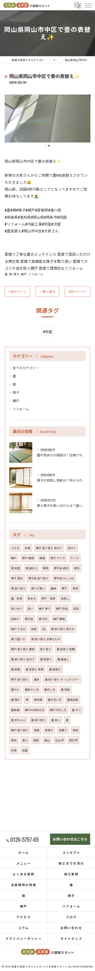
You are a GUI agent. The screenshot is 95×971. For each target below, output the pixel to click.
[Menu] (88, 5)
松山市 (59, 740)
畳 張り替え (38, 720)
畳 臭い (55, 720)
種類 (42, 558)
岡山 (47, 740)
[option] (47, 118)
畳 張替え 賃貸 (35, 669)
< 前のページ (17, 291)
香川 (25, 740)
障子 (16, 274)
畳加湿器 (72, 699)
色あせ (32, 598)
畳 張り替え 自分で (23, 659)
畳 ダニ (76, 710)
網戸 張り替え (19, 730)
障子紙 (29, 619)
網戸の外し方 (58, 710)
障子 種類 (28, 558)
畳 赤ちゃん (18, 720)
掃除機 (38, 699)
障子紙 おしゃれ (64, 578)
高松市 (73, 740)
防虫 (76, 608)
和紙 (34, 629)
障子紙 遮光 (61, 568)
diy (43, 629)
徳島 (36, 740)
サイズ (75, 558)
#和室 (47, 331)
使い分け (16, 608)
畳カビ (15, 689)
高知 (14, 740)
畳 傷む (15, 699)
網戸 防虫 (62, 608)
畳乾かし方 (32, 689)
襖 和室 (15, 568)
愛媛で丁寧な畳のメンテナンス (30, 254)
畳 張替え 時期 (66, 649)
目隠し (65, 598)
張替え (49, 730)
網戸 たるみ (18, 629)
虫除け (15, 619)
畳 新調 (15, 669)
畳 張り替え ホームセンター (62, 679)
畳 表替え (46, 659)
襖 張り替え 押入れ (62, 629)
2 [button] (49, 145)
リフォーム (35, 274)
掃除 (75, 588)
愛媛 (36, 730)
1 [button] (46, 145)
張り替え (45, 649)
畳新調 (15, 710)
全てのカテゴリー (26, 367)
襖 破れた (31, 568)
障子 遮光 (17, 578)
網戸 (24, 274)
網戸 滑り (44, 608)
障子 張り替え (19, 679)
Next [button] (85, 120)
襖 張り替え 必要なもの (45, 639)
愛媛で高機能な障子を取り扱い (46, 261)
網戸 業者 (59, 619)
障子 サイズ (57, 558)
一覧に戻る (47, 291)
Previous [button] (9, 120)
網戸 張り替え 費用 (23, 649)
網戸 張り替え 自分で (49, 548)
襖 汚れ (43, 619)
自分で (72, 548)
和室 (25, 750)
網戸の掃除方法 (34, 710)
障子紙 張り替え (38, 578)
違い (30, 608)
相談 (75, 730)
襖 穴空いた (18, 639)
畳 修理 (16, 598)
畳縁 (53, 588)
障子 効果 (48, 598)
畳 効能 (65, 689)
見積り (63, 730)
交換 (14, 750)
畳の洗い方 (55, 699)
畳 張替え (55, 669)
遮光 (77, 568)
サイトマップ (71, 938)
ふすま (15, 548)
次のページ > (77, 291)
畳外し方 (49, 689)
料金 (27, 548)
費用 (45, 568)
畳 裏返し (63, 659)
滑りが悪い (38, 588)
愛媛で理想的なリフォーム (61, 268)
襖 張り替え (18, 588)
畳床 (36, 679)
